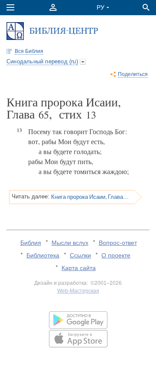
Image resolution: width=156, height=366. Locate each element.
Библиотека (42, 255)
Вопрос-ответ (118, 242)
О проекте (115, 255)
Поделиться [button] (133, 74)
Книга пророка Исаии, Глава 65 (90, 197)
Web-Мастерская (78, 291)
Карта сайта (79, 267)
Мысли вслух (70, 242)
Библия (30, 242)
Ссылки (80, 255)
